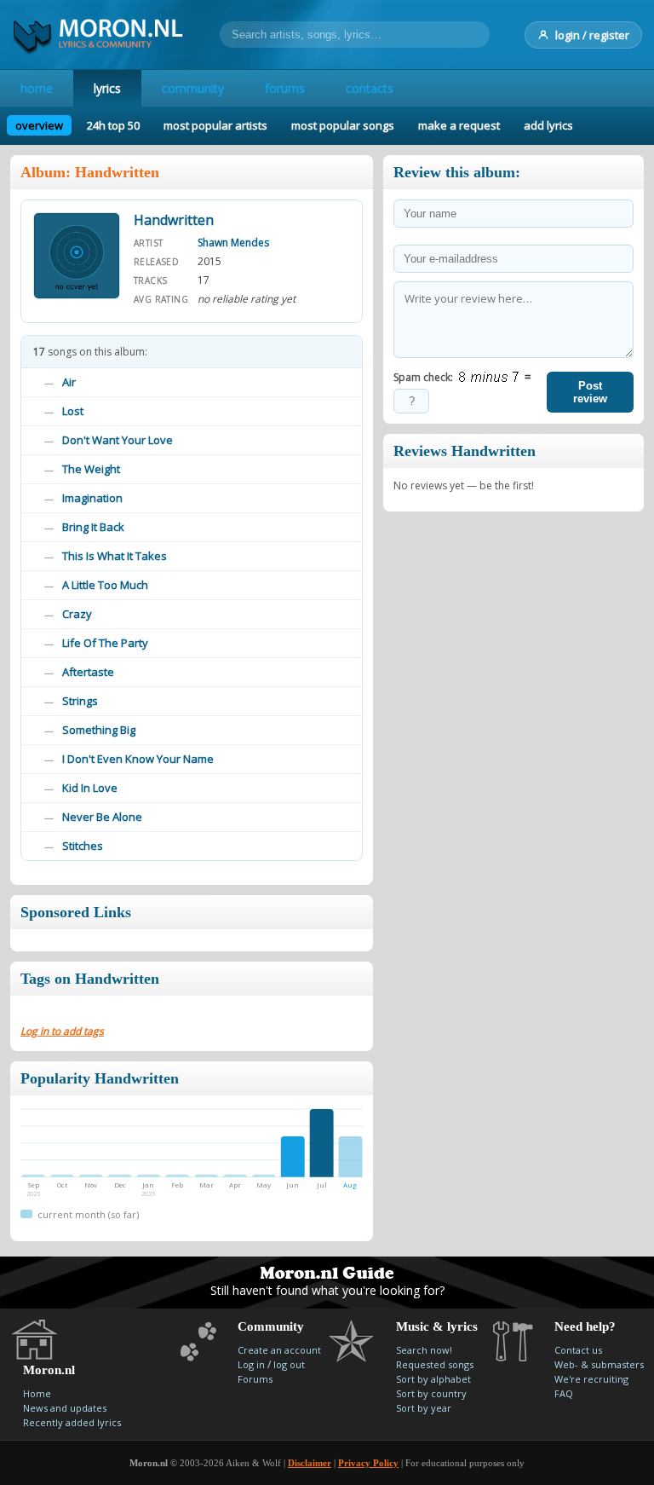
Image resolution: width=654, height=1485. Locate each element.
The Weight (91, 469)
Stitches (82, 845)
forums (285, 88)
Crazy (77, 613)
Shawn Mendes (233, 242)
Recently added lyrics (72, 1422)
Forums (255, 1378)
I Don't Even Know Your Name (138, 758)
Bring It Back (93, 526)
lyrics (107, 88)
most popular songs (342, 125)
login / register (592, 35)
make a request (459, 125)
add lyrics (548, 125)
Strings (80, 700)
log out (289, 1364)
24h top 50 (113, 125)
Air (69, 382)
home (36, 88)
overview (39, 125)
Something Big (98, 729)
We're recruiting (591, 1378)
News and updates (64, 1407)
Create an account (279, 1349)
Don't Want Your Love (117, 440)
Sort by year (423, 1407)
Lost (72, 411)
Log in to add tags (62, 1031)
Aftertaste (88, 671)
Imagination (92, 498)
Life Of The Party (105, 642)
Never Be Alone (102, 816)
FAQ (563, 1393)
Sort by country (431, 1393)
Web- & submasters (599, 1364)
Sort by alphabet (433, 1378)
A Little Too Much (105, 584)
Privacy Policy (368, 1463)
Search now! (424, 1349)
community (193, 88)
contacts (369, 88)
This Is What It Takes (114, 555)
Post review (590, 392)
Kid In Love (90, 787)
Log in (251, 1364)
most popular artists (215, 125)
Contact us (578, 1349)
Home (37, 1393)
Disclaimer (309, 1463)
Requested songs (434, 1364)
